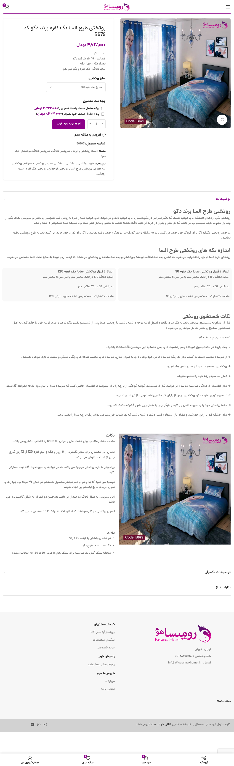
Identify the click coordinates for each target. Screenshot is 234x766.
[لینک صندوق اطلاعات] (165, 724)
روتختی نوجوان (58, 169)
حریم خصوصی (106, 647)
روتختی (70, 163)
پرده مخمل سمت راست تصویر (66, 108)
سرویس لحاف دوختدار (35, 151)
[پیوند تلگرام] (32, 725)
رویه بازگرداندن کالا (102, 632)
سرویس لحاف (61, 151)
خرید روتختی (86, 163)
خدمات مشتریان (104, 624)
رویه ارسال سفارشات (101, 664)
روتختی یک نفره (36, 169)
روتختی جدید (55, 163)
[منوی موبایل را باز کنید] (228, 6)
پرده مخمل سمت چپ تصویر (67, 114)
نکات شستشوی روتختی (206, 317)
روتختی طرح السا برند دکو (202, 212)
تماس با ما (108, 689)
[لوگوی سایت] (117, 7)
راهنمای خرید (106, 656)
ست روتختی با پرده (84, 151)
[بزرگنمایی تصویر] (222, 120)
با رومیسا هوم (106, 673)
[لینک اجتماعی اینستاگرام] (45, 725)
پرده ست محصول (94, 101)
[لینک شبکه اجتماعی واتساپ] (39, 725)
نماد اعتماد (224, 701)
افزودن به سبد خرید (68, 124)
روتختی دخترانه (34, 163)
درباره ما (110, 681)
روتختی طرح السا (81, 169)
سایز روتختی (97, 78)
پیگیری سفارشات (104, 640)
